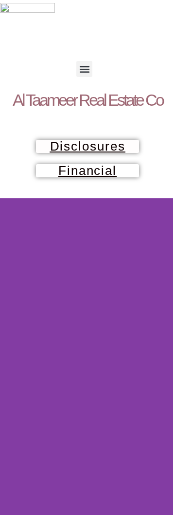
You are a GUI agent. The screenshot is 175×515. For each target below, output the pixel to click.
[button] (84, 69)
